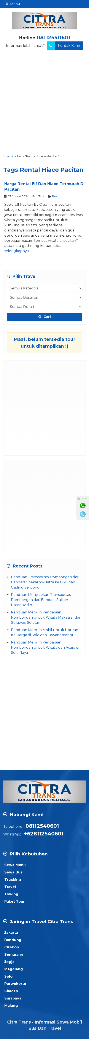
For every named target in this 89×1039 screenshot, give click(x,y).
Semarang (13, 954)
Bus (54, 196)
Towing (11, 894)
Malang (11, 1006)
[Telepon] (82, 514)
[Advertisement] (44, 105)
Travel (10, 887)
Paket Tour (14, 901)
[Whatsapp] (82, 505)
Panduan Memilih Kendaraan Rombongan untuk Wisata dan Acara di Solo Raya (45, 647)
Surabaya (12, 998)
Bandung (12, 940)
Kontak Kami (69, 46)
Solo (8, 976)
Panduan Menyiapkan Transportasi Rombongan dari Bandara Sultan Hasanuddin (41, 600)
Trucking (12, 880)
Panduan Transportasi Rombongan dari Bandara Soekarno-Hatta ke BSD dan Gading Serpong (45, 582)
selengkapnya (16, 251)
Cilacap (11, 991)
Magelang (13, 969)
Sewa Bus (13, 872)
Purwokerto (15, 984)
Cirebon (11, 947)
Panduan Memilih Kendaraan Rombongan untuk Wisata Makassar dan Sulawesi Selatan (46, 617)
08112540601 (53, 37)
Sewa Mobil (15, 865)
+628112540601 (44, 834)
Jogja (9, 962)
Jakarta (11, 933)
